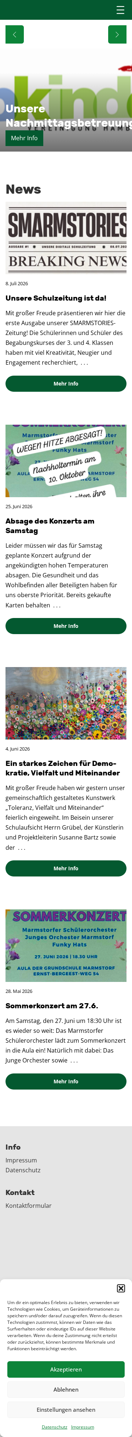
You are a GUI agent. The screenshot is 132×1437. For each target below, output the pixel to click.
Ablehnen (66, 1389)
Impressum (82, 1427)
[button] (121, 1288)
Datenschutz (54, 1427)
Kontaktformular (29, 1206)
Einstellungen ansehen (66, 1409)
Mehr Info (66, 383)
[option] (66, 86)
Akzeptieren (66, 1369)
